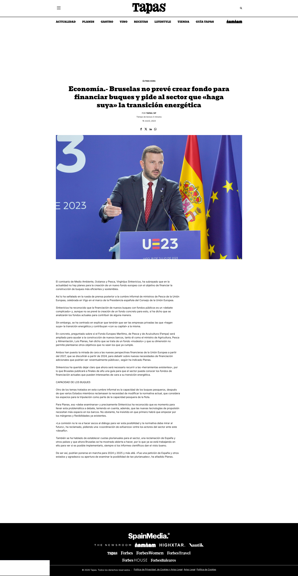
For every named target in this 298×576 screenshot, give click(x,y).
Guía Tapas (205, 22)
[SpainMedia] (149, 536)
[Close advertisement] (46, 563)
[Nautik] (196, 545)
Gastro (107, 22)
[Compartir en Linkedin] (150, 129)
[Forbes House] (134, 560)
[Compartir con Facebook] (141, 129)
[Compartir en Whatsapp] (155, 129)
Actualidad (66, 22)
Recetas (141, 22)
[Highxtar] (172, 545)
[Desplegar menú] (59, 8)
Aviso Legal (189, 569)
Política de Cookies (206, 569)
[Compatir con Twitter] (145, 129)
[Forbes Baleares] (163, 560)
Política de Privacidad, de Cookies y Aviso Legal (158, 569)
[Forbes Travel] (150, 553)
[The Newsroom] (112, 545)
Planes (88, 22)
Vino (123, 22)
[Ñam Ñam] (145, 545)
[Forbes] (127, 553)
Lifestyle (162, 22)
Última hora (149, 81)
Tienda (183, 22)
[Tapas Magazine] (112, 553)
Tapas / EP (151, 113)
